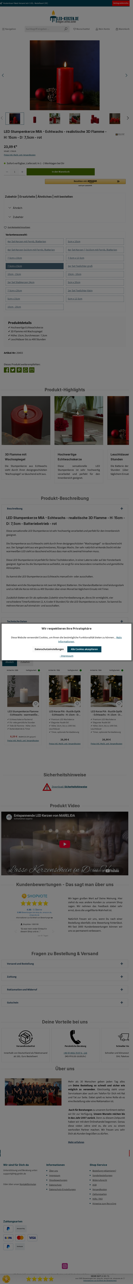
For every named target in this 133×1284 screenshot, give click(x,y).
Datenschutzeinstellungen (49, 649)
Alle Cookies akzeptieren (84, 649)
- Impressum (66, 656)
